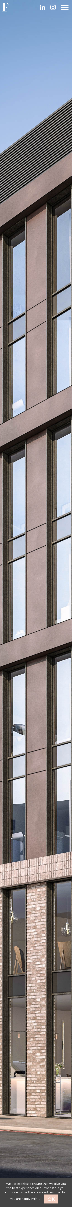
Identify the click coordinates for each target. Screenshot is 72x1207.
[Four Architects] (9, 7)
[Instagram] (53, 7)
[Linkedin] (42, 7)
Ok (51, 1199)
